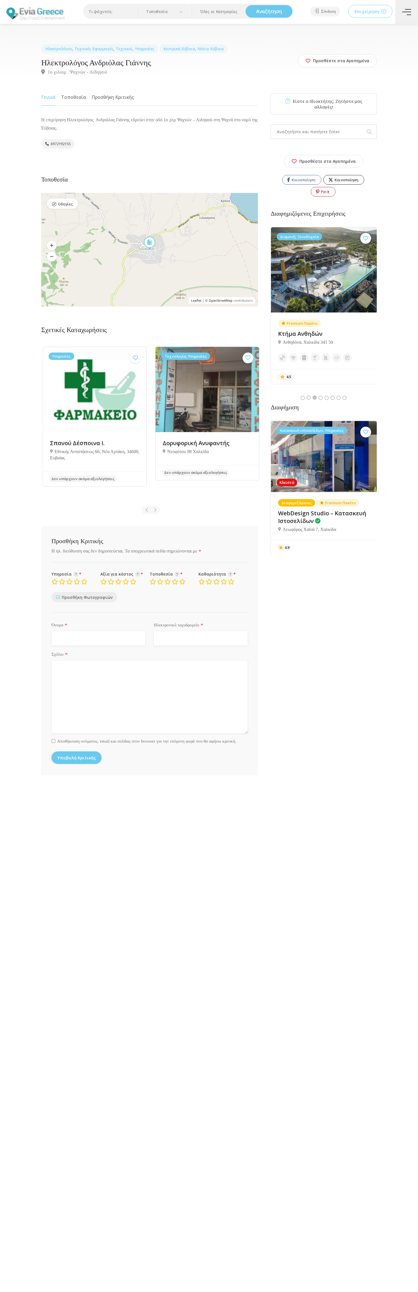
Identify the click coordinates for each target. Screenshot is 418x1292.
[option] (94, 420)
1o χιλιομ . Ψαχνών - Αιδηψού (76, 72)
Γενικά (48, 97)
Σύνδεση (328, 11)
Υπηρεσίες (144, 48)
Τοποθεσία (73, 97)
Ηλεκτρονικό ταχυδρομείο (178, 625)
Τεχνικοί (124, 48)
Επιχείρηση (367, 11)
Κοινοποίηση (303, 179)
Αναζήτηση (269, 11)
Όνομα (59, 625)
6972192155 (60, 143)
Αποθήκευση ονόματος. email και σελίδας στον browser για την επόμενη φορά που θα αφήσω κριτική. (146, 741)
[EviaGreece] (35, 13)
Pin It (325, 191)
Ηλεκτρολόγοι (58, 48)
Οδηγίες (65, 204)
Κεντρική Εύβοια (179, 48)
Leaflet (196, 300)
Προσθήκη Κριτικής (113, 97)
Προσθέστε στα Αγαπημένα (327, 161)
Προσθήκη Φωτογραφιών (87, 597)
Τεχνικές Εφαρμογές (94, 48)
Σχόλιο (59, 654)
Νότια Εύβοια (210, 48)
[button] (165, 12)
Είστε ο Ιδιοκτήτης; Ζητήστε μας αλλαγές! (327, 104)
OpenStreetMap (221, 300)
